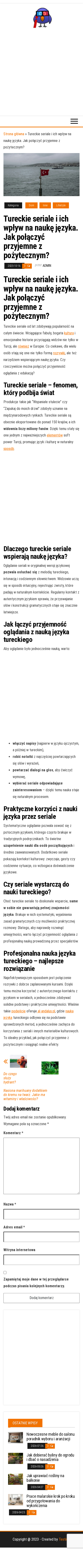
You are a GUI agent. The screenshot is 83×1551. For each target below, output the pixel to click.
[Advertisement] (41, 71)
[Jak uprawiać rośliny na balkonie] (15, 1478)
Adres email (14, 1227)
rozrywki (59, 353)
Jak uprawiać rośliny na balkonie (45, 1478)
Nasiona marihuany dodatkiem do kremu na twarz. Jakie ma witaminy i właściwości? (25, 1094)
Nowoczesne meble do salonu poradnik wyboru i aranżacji (51, 1436)
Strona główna (13, 134)
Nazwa (9, 1204)
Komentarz (13, 1133)
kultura (69, 333)
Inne (45, 205)
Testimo (65, 1539)
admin (47, 265)
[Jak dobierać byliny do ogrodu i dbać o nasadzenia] (15, 1458)
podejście (19, 1011)
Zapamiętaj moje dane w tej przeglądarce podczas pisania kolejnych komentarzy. (36, 1282)
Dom (31, 205)
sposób (8, 448)
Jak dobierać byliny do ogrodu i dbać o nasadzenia (50, 1457)
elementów (55, 435)
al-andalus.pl (46, 1011)
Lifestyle (60, 205)
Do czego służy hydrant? (10, 1078)
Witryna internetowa (19, 1250)
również (23, 346)
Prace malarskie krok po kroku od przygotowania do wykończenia (51, 1501)
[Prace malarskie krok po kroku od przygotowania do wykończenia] (15, 1499)
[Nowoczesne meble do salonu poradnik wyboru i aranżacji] (15, 1437)
